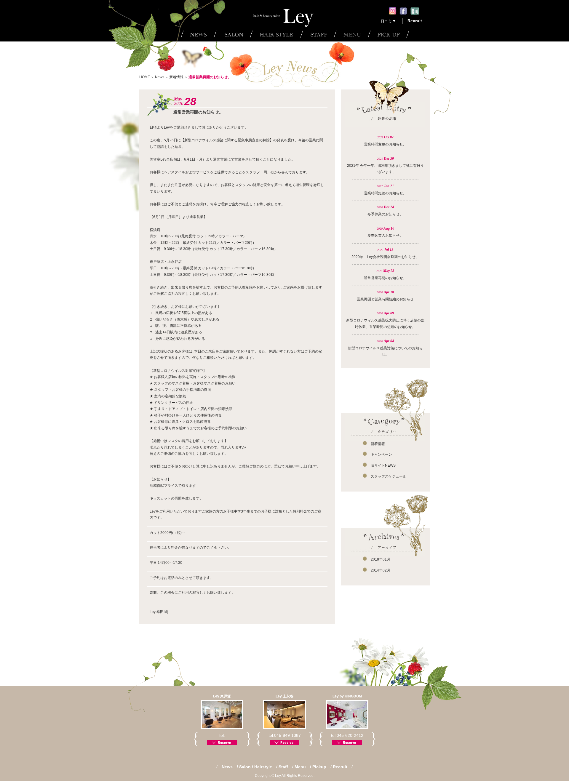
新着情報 (176, 77)
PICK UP (388, 34)
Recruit (414, 20)
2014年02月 (380, 570)
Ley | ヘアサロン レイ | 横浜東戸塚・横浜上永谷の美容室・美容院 (284, 13)
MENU (351, 34)
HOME (144, 77)
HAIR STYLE (275, 34)
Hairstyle (263, 766)
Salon (245, 766)
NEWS (197, 34)
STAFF (317, 34)
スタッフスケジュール (388, 476)
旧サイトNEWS (383, 465)
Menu (300, 766)
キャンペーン (381, 454)
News (159, 77)
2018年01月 (380, 559)
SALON (232, 34)
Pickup (319, 766)
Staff (283, 766)
